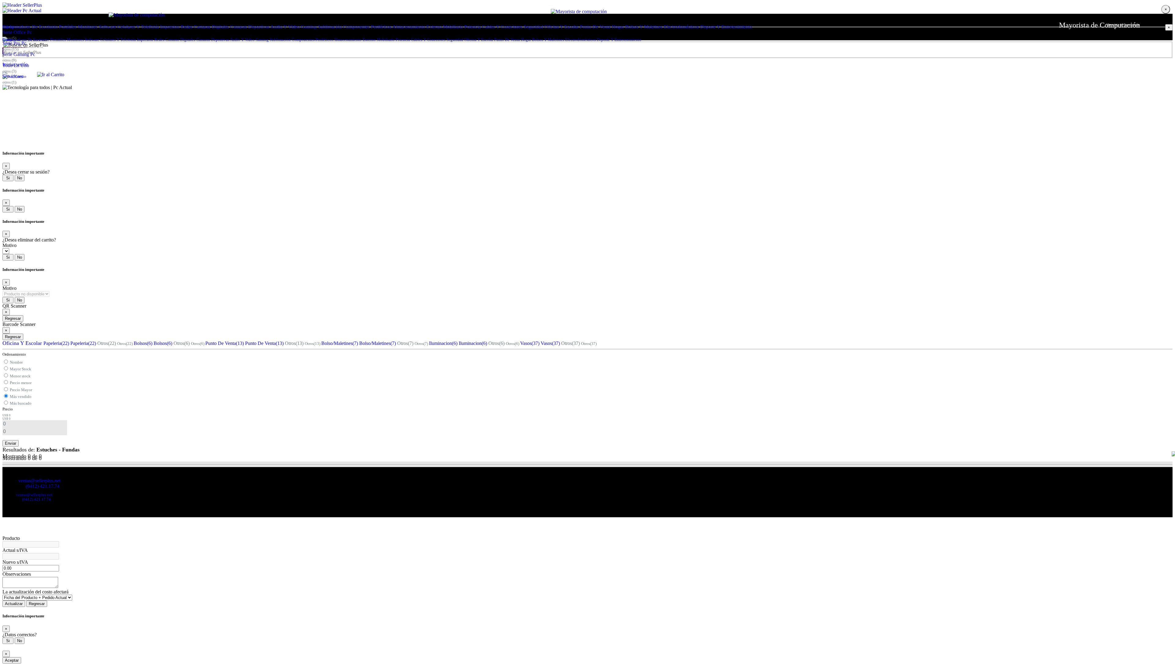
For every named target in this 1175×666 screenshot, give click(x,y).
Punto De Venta (595, 26)
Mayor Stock (20, 369)
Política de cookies (75, 491)
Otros (106, 343)
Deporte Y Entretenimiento (726, 26)
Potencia (472, 26)
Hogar (618, 26)
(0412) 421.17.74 (42, 486)
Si (8, 178)
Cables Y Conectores (502, 26)
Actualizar (14, 603)
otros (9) (9, 60)
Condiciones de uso (16, 491)
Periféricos (381, 26)
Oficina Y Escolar (561, 26)
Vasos (529, 343)
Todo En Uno (15, 65)
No (19, 178)
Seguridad (533, 26)
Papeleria (56, 343)
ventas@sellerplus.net (39, 480)
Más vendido (21, 396)
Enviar (10, 443)
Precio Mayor (21, 389)
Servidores (12, 76)
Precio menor (21, 382)
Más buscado (21, 403)
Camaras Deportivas (249, 26)
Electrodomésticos (681, 26)
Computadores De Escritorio (30, 26)
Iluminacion (443, 343)
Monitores (87, 26)
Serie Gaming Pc (18, 54)
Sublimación (330, 26)
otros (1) (9, 82)
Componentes (356, 26)
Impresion (169, 26)
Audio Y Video (285, 26)
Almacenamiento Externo (417, 26)
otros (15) (10, 49)
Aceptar (12, 660)
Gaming (308, 26)
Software (107, 26)
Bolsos (143, 343)
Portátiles (67, 26)
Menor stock (20, 376)
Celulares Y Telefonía (138, 26)
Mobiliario (453, 26)
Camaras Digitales (211, 26)
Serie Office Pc (17, 32)
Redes (186, 26)
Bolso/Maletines (339, 343)
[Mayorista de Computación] (587, 5)
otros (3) (9, 71)
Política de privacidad (46, 491)
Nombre (16, 362)
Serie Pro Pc (14, 43)
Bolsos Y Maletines (643, 26)
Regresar (13, 318)
